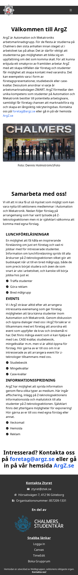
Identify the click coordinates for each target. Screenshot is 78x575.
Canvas (39, 550)
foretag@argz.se (24, 111)
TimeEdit (39, 555)
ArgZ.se (8, 116)
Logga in (39, 544)
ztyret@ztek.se (41, 489)
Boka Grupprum (39, 561)
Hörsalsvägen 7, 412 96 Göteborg (41, 495)
